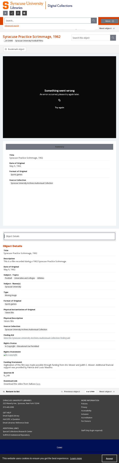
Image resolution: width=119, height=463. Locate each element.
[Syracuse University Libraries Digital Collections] (46, 5)
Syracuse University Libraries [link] (17, 400)
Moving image (11, 295)
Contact (59, 447)
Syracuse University (13, 286)
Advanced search (12, 25)
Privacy (84, 407)
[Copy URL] (59, 100)
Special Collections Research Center (17, 431)
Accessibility (86, 410)
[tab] (59, 147)
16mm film (9, 312)
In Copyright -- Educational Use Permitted (22, 346)
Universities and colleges (24, 278)
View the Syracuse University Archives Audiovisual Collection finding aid (37, 337)
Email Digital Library (11, 416)
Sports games (16, 174)
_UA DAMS (8, 40)
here (38, 383)
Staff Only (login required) (91, 430)
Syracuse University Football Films (29, 40)
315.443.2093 (8, 407)
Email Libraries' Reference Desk (16, 422)
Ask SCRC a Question (11, 419)
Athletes (40, 278)
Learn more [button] (76, 458)
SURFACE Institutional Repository (16, 435)
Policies (84, 403)
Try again (59, 107)
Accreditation (86, 417)
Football (8, 278)
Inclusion (85, 414)
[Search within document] (113, 38)
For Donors (86, 421)
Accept (109, 458)
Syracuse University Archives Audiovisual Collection (32, 183)
